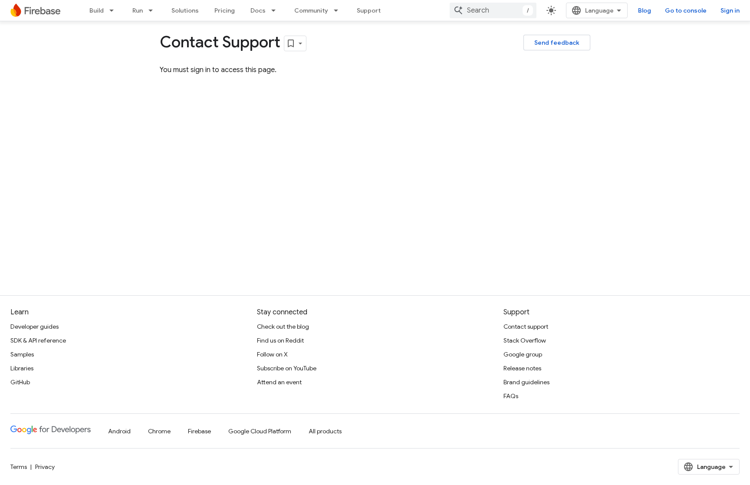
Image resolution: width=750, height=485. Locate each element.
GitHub (20, 382)
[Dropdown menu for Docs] (276, 10)
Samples (22, 354)
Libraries (21, 368)
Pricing (224, 10)
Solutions (185, 10)
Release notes (522, 368)
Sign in (730, 10)
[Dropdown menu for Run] (153, 10)
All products (325, 431)
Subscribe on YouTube (286, 368)
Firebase (199, 431)
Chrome (159, 431)
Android (119, 431)
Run (137, 10)
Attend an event (279, 382)
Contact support (525, 326)
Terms (18, 466)
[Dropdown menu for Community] (338, 10)
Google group (522, 354)
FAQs (510, 396)
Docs (258, 10)
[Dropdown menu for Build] (114, 10)
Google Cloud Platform (259, 431)
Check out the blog (283, 326)
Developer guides (34, 326)
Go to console (686, 10)
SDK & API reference (38, 340)
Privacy (45, 466)
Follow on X (272, 354)
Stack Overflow (524, 340)
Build (96, 10)
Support (369, 10)
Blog (644, 10)
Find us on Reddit (280, 340)
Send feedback (556, 42)
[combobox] (493, 10)
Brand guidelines (526, 382)
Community (311, 10)
